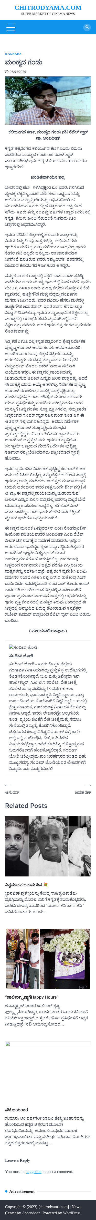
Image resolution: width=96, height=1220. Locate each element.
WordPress (71, 1213)
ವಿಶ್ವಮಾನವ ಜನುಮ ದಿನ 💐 (26, 884)
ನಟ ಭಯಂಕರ (16, 1109)
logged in (33, 1171)
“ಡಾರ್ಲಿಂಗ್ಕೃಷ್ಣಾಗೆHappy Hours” (32, 997)
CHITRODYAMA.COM (48, 7)
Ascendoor (31, 1213)
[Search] (87, 27)
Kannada (13, 54)
